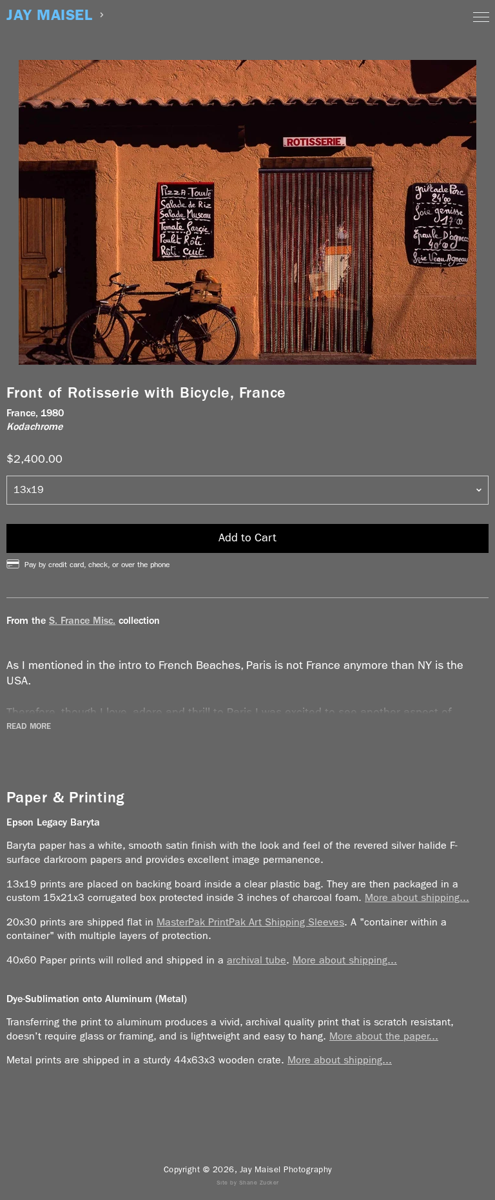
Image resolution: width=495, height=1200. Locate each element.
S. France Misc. (82, 620)
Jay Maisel (49, 15)
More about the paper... (383, 1036)
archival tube (256, 960)
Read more (28, 726)
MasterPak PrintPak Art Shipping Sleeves (250, 922)
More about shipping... (417, 897)
